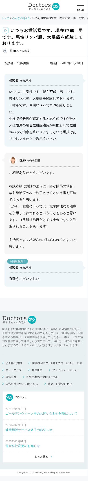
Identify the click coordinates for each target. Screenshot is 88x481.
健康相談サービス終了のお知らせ (29, 430)
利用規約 (37, 370)
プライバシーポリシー (65, 370)
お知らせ (20, 397)
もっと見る (41, 456)
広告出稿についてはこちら (22, 383)
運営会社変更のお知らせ (22, 446)
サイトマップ (14, 370)
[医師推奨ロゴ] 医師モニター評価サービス (57, 363)
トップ (5, 18)
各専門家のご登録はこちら (42, 377)
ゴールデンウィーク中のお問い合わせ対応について (41, 413)
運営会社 (11, 377)
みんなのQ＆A (20, 18)
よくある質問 (14, 363)
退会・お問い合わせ (60, 383)
